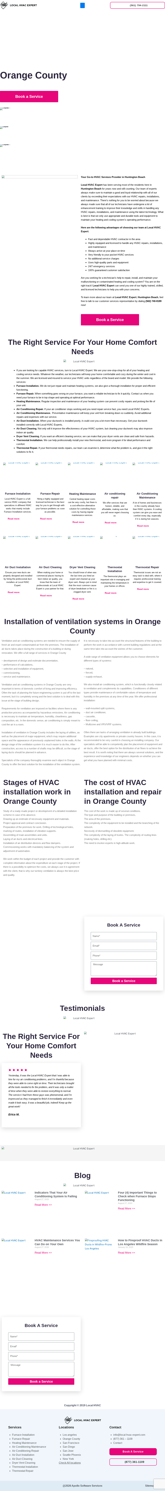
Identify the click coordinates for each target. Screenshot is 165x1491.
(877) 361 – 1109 (122, 1438)
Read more (13, 518)
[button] (82, 5)
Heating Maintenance (82, 493)
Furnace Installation (17, 493)
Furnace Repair (50, 493)
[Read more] (22, 518)
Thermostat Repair (147, 567)
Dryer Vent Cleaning (82, 567)
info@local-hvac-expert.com (129, 1434)
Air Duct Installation (18, 567)
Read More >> (43, 1204)
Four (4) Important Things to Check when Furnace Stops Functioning (137, 1196)
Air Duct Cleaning (50, 567)
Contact (117, 1443)
